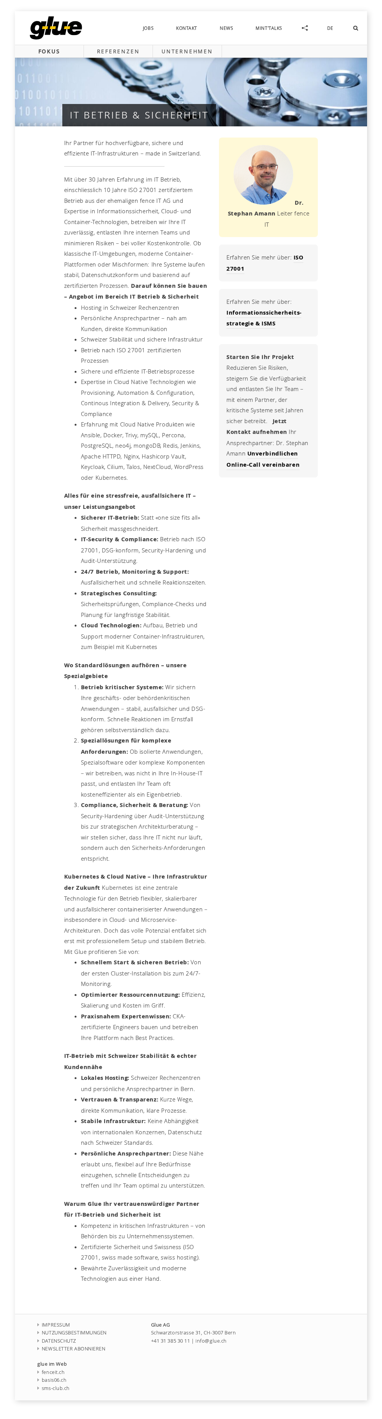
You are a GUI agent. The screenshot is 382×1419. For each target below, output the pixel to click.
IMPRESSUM (56, 1325)
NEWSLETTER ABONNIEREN (74, 1349)
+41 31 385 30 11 (170, 1341)
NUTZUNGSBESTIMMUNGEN (74, 1333)
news (226, 28)
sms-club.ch (56, 1388)
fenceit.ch (53, 1372)
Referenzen (118, 51)
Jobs (148, 28)
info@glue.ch (211, 1341)
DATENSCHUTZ (59, 1341)
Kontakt (186, 28)
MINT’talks (269, 28)
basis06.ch (54, 1380)
